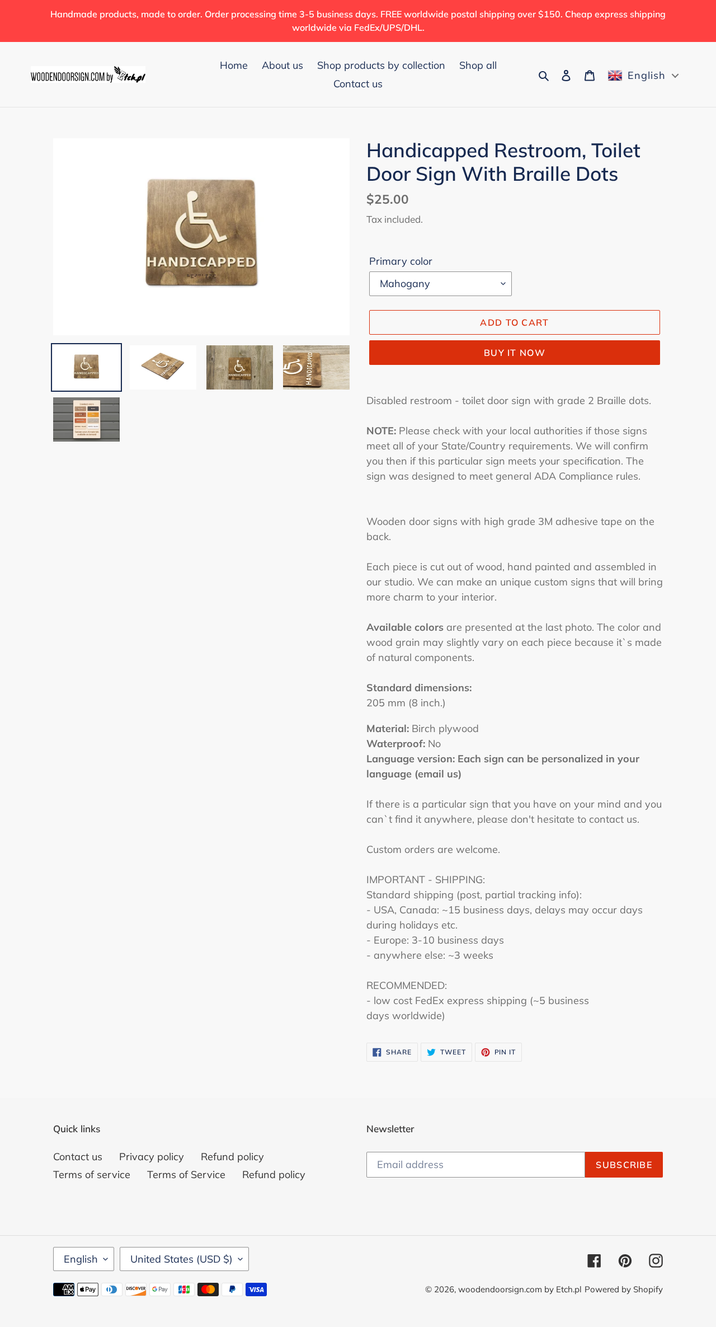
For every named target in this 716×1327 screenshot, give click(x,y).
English (81, 1259)
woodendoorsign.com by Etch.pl (520, 1289)
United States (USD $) (181, 1259)
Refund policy (232, 1156)
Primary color (400, 261)
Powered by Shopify (624, 1289)
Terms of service (91, 1174)
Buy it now (514, 352)
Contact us (77, 1156)
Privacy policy (151, 1156)
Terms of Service (186, 1174)
